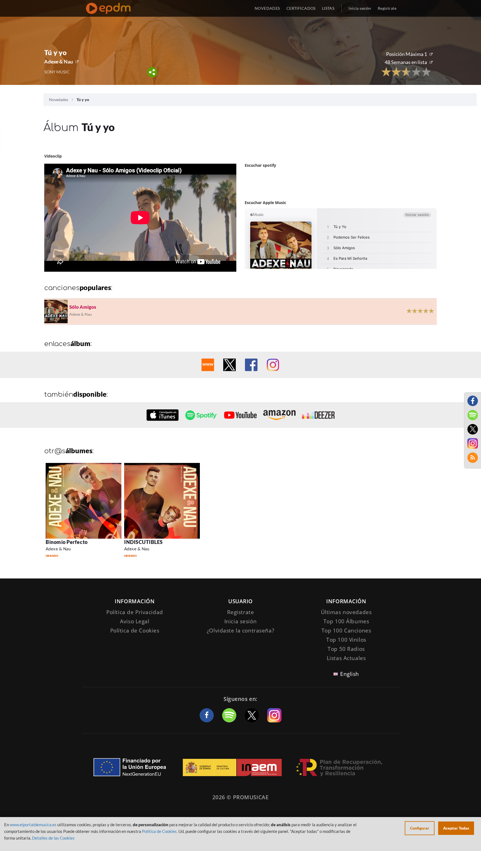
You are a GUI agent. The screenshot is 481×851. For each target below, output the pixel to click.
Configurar (419, 828)
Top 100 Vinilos (346, 639)
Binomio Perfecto (67, 542)
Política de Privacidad (134, 612)
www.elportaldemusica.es (33, 824)
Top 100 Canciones (346, 630)
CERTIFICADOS (301, 8)
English (349, 674)
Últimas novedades (346, 612)
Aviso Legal (134, 621)
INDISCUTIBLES (143, 542)
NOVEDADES (267, 8)
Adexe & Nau (58, 61)
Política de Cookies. (160, 831)
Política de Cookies (134, 630)
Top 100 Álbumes (346, 621)
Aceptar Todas (456, 828)
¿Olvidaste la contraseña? (240, 630)
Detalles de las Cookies (53, 837)
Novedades (58, 99)
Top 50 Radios (346, 649)
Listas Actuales (346, 658)
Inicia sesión (360, 8)
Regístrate (387, 8)
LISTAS (328, 8)
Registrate (240, 612)
